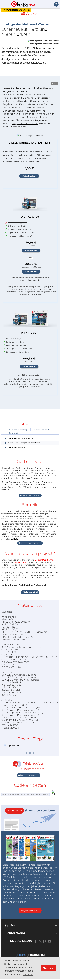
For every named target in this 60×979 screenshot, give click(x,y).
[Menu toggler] (4, 4)
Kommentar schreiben (29, 775)
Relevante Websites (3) (18, 430)
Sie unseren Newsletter (31, 810)
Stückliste (13, 539)
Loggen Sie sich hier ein (25, 123)
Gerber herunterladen (31, 495)
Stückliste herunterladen (30, 543)
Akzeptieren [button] (48, 968)
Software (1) (14, 433)
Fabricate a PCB (31, 592)
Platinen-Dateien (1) (41, 430)
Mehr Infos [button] (28, 974)
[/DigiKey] (30, 745)
